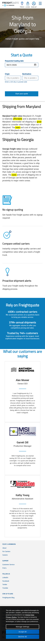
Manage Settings (22, 627)
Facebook (5, 581)
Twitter (4, 584)
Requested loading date (14, 61)
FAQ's (4, 568)
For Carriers (6, 551)
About (4, 548)
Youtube (5, 588)
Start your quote (21, 93)
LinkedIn (5, 578)
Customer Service (8, 565)
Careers (5, 555)
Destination (26, 74)
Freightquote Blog (8, 598)
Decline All (22, 636)
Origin (7, 74)
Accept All (23, 632)
